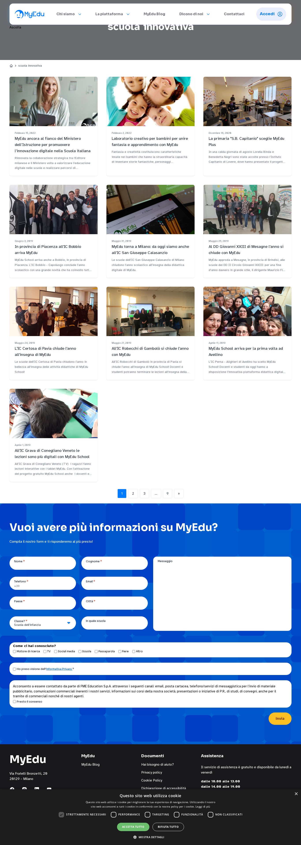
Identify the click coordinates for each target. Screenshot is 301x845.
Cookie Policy (151, 780)
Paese (19, 601)
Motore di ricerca (28, 651)
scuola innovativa (30, 65)
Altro (139, 651)
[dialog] (150, 817)
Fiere (125, 651)
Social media (66, 651)
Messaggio (165, 561)
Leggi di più (202, 806)
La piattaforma (109, 14)
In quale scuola (96, 621)
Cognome (94, 561)
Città (90, 601)
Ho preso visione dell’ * (45, 669)
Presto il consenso (29, 701)
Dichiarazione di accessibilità (163, 788)
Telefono (21, 581)
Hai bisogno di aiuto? (157, 764)
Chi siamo (65, 14)
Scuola (86, 651)
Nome (19, 561)
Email (90, 581)
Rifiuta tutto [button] (168, 827)
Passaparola (106, 651)
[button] (150, 837)
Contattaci (234, 14)
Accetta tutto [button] (133, 827)
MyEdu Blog (154, 14)
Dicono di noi (191, 14)
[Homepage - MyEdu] (29, 14)
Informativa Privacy (59, 669)
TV (49, 651)
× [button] (296, 794)
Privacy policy (151, 772)
